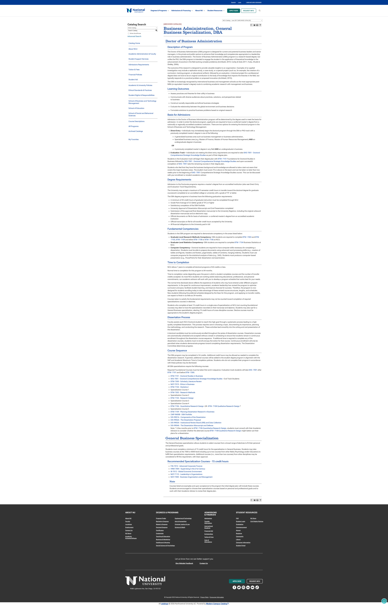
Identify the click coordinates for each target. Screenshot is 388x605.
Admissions (208, 518)
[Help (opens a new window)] (260, 25)
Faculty (127, 521)
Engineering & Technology (183, 518)
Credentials (159, 533)
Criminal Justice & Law (182, 524)
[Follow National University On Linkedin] (248, 587)
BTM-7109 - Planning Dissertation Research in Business (192, 412)
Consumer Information (243, 542)
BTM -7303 (247, 237)
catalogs (164, 604)
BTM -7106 (209, 239)
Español (233, 2)
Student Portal (240, 545)
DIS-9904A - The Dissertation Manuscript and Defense (192, 425)
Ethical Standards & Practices (140, 90)
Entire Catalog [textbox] (132, 28)
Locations (128, 524)
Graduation (239, 524)
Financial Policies (135, 75)
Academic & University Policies (140, 85)
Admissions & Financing (181, 10)
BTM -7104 (239, 242)
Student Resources (214, 10)
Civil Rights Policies (256, 521)
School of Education (136, 108)
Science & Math (180, 527)
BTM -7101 (222, 159)
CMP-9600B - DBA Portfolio (181, 414)
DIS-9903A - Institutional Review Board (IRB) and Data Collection (196, 423)
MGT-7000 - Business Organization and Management (191, 477)
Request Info (248, 11)
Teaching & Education (163, 536)
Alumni (238, 530)
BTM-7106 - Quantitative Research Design (187, 406)
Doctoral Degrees (161, 527)
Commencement (241, 527)
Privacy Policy (204, 597)
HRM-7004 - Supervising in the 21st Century (188, 469)
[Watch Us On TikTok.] (257, 587)
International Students (208, 527)
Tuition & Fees (134, 69)
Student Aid (133, 79)
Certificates (160, 530)
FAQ (237, 518)
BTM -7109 (180, 239)
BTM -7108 (198, 239)
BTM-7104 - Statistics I (180, 387)
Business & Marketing (163, 539)
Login (239, 2)
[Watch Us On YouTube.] (252, 587)
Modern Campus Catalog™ (217, 604)
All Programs (134, 126)
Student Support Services (139, 59)
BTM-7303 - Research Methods (183, 392)
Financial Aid (208, 531)
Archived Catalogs (136, 131)
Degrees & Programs (159, 10)
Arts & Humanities (180, 521)
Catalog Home (134, 43)
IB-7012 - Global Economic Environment (186, 471)
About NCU (133, 49)
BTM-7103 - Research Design (182, 398)
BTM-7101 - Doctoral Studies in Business (187, 376)
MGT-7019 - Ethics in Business (183, 384)
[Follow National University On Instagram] (243, 587)
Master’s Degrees (161, 524)
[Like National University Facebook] (234, 587)
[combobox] (242, 20)
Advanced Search (134, 36)
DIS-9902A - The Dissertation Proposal (186, 420)
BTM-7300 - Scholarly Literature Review (186, 381)
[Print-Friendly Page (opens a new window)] (257, 25)
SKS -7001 (183, 164)
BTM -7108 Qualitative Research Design (223, 406)
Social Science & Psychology (165, 545)
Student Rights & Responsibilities (141, 95)
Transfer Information (208, 522)
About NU (199, 10)
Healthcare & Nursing (163, 542)
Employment (129, 527)
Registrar (239, 533)
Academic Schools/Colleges (131, 537)
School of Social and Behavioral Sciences (141, 114)
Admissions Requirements (139, 65)
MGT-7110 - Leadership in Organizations (186, 474)
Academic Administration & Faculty (142, 54)
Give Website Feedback (184, 563)
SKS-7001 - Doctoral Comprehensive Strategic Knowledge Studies (210, 161)
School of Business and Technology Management (142, 102)
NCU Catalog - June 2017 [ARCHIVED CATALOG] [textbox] (237, 20)
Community (239, 536)
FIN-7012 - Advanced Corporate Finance (186, 466)
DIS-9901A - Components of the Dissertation (188, 417)
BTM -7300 (190, 372)
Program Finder (161, 518)
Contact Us (128, 530)
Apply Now (233, 11)
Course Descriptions (136, 121)
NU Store (253, 518)
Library (238, 539)
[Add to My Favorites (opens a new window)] (254, 25)
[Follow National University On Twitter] (239, 587)
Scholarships (208, 534)
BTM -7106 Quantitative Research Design (210, 428)
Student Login (240, 521)
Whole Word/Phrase (135, 33)
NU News (128, 533)
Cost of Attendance (208, 541)
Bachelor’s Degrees (162, 521)
